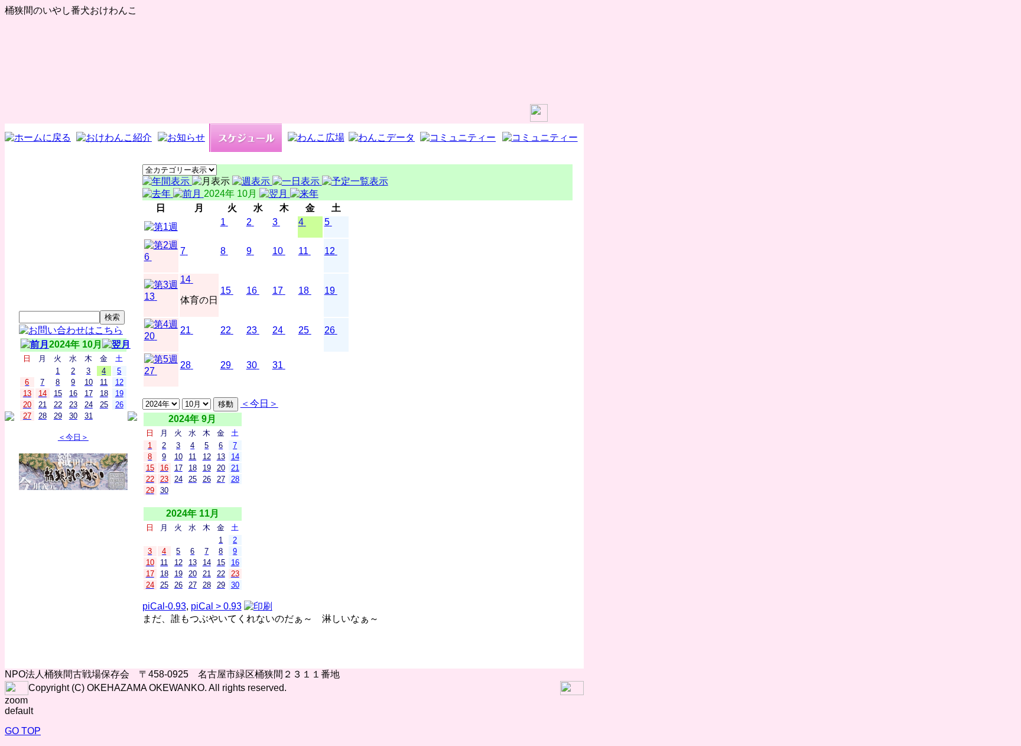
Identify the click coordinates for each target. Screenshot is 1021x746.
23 (251, 330)
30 (251, 365)
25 (303, 330)
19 (329, 291)
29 (225, 365)
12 (329, 251)
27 (149, 371)
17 (277, 291)
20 (149, 336)
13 (149, 296)
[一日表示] (297, 181)
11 (303, 251)
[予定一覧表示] (355, 181)
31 (277, 365)
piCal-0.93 (164, 606)
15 (225, 291)
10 (277, 251)
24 (277, 330)
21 (185, 330)
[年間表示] (167, 181)
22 (225, 330)
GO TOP (23, 731)
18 (303, 291)
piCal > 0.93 (216, 606)
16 (251, 291)
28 (185, 365)
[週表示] (252, 181)
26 (329, 330)
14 (185, 279)
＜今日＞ (73, 437)
